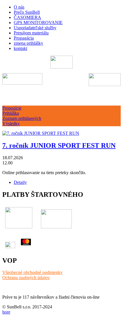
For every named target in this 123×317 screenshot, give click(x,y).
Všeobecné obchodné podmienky (32, 272)
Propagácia (24, 38)
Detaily (20, 182)
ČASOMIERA (27, 17)
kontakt (20, 48)
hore (6, 312)
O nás (19, 7)
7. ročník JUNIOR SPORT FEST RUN (59, 145)
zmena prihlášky (28, 43)
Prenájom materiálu (31, 32)
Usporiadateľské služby (35, 27)
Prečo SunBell (27, 12)
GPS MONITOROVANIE (38, 22)
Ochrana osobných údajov (26, 277)
